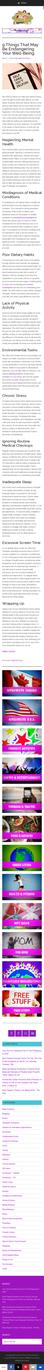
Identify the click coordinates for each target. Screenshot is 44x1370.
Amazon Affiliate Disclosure (28, 1358)
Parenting (6, 1223)
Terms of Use (26, 1355)
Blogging (6, 1114)
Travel (4, 1269)
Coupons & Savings (10, 1141)
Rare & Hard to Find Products (14, 1241)
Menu (24, 3)
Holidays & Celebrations (12, 1196)
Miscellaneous (8, 1209)
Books (5, 1118)
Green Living (7, 1182)
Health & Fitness (17, 660)
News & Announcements (12, 1218)
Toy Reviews (7, 1264)
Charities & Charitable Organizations (17, 1127)
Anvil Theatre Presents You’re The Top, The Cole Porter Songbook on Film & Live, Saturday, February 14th (22, 1061)
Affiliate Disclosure (22, 1360)
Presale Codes (8, 1232)
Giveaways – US (9, 1177)
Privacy (35, 1355)
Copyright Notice (10, 1358)
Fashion (5, 1159)
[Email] (33, 1367)
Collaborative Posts (10, 1136)
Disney (5, 1150)
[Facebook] (11, 1367)
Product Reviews (9, 1237)
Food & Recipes (8, 1164)
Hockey (5, 1191)
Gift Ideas (6, 1168)
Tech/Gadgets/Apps (10, 1255)
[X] (18, 1367)
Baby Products (8, 1109)
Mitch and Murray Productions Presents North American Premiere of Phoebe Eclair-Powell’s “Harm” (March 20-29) (21, 1072)
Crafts (4, 1146)
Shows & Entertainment (11, 1250)
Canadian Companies (10, 1123)
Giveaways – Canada (10, 1173)
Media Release (8, 1205)
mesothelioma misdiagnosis (24, 217)
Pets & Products (9, 1228)
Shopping (6, 1246)
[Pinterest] (25, 1367)
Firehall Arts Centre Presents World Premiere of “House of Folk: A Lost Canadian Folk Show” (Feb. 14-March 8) (22, 1082)
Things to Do (7, 1259)
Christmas (6, 1132)
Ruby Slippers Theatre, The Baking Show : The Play (20, 1328)
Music (4, 1214)
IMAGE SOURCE (8, 651)
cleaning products (15, 374)
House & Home (8, 1200)
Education (6, 1155)
